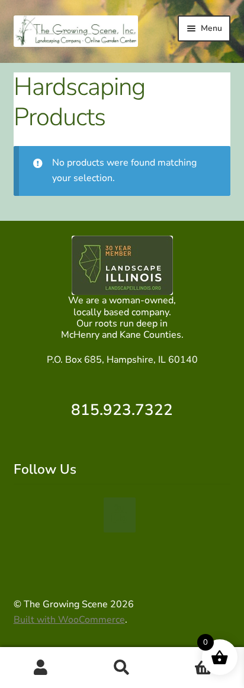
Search (121, 668)
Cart (188, 657)
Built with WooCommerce (69, 619)
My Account (40, 668)
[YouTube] (120, 514)
